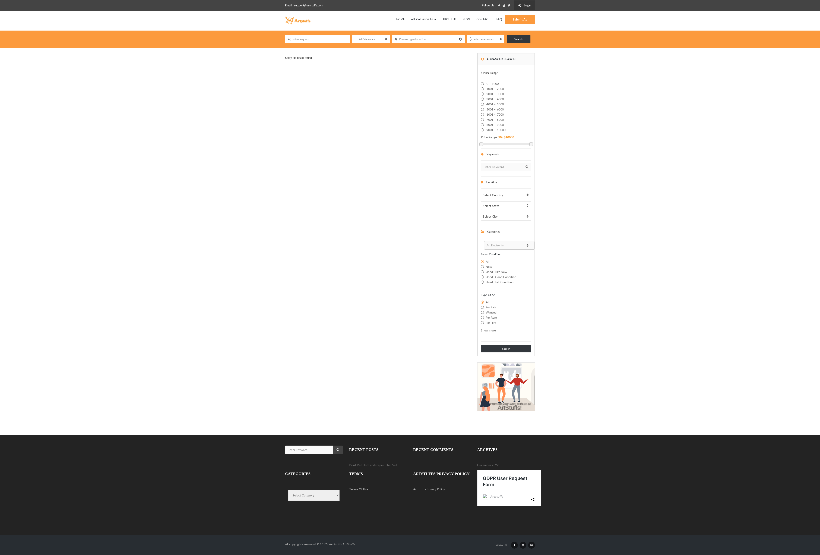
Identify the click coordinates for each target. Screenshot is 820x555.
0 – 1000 (492, 83)
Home (400, 19)
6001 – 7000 (495, 114)
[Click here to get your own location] (460, 39)
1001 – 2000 (495, 89)
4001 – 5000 (495, 104)
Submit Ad (520, 19)
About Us (449, 19)
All (487, 261)
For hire (491, 322)
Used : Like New (496, 272)
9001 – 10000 (495, 130)
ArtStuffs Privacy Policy (429, 489)
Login (527, 5)
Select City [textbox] (490, 216)
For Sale (491, 307)
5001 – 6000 (495, 109)
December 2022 (488, 465)
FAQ (499, 19)
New (489, 266)
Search (518, 39)
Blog (466, 19)
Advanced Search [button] (500, 59)
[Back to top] (806, 528)
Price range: (489, 137)
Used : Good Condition (501, 277)
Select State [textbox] (491, 206)
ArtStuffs (349, 544)
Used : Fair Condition (500, 282)
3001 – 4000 (495, 99)
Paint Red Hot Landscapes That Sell (373, 465)
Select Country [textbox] (493, 195)
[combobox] (506, 195)
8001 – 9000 (495, 125)
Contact (483, 19)
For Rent (491, 317)
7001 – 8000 (495, 119)
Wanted (491, 312)
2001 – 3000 (495, 94)
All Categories (422, 19)
